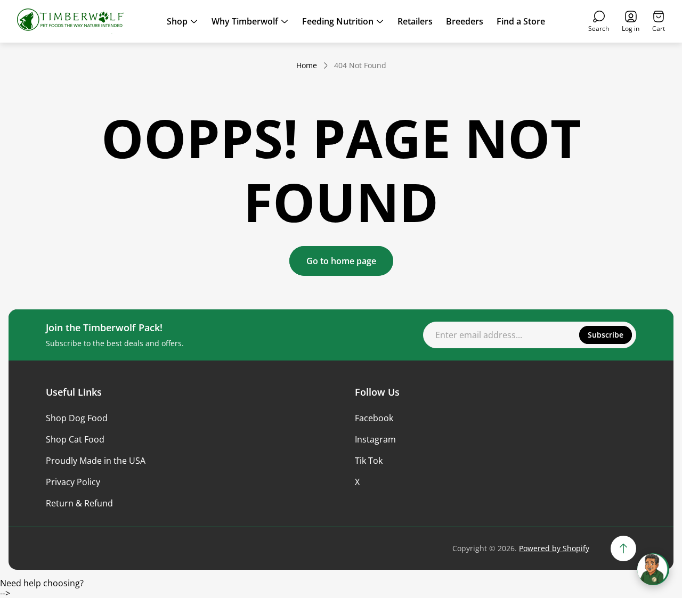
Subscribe (605, 335)
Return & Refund (79, 503)
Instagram (375, 439)
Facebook (374, 418)
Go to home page (341, 261)
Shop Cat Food (75, 439)
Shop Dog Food (77, 418)
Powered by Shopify (554, 548)
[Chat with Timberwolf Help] (653, 569)
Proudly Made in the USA (95, 460)
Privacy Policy (73, 482)
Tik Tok (369, 460)
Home (306, 65)
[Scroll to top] (623, 548)
